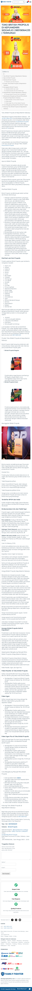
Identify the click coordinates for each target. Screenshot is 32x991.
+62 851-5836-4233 (7, 118)
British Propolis (12, 827)
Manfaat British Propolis (10, 80)
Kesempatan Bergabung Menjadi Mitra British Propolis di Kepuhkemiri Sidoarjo (15, 97)
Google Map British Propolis (9, 834)
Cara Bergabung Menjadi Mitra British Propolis (16, 105)
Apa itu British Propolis (9, 78)
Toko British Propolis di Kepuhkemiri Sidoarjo (15, 76)
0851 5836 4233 (16, 335)
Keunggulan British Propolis (11, 87)
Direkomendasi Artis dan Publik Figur (15, 90)
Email (3, 867)
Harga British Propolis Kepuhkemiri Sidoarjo (15, 92)
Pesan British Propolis (8, 145)
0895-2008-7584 (8, 928)
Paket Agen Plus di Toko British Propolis (15, 103)
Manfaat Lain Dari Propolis (12, 81)
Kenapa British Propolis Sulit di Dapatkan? (16, 94)
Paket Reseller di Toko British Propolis (15, 99)
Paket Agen (8, 101)
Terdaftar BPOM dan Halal (12, 89)
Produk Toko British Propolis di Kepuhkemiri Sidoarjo (15, 84)
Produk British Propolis (22, 121)
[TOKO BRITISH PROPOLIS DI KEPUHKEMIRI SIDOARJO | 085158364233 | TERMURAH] (16, 21)
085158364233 (12, 824)
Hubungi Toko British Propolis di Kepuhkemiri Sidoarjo (15, 107)
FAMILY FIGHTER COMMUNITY (20, 831)
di (7, 128)
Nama (3, 862)
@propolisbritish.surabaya (20, 830)
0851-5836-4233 (8, 926)
